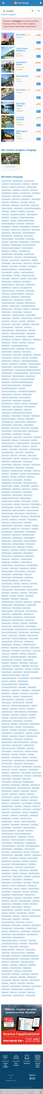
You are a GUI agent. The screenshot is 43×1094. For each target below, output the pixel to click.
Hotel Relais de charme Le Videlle (11, 675)
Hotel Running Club (17, 407)
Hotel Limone (34, 458)
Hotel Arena (5, 992)
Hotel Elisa (5, 858)
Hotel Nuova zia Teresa (28, 275)
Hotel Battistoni (18, 236)
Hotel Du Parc (5, 333)
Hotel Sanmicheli (6, 980)
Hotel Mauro (5, 815)
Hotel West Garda (23, 632)
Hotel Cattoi (25, 190)
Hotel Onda (36, 882)
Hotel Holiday (21, 547)
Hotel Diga (16, 583)
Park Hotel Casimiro (19, 760)
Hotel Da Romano (6, 995)
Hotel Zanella (26, 608)
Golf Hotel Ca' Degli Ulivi (17, 294)
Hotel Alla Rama (6, 538)
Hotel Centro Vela (6, 696)
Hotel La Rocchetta (32, 635)
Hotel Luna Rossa (16, 492)
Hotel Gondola (14, 266)
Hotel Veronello (36, 199)
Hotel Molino (15, 562)
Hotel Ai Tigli (25, 861)
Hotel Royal (31, 342)
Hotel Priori (23, 550)
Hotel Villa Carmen (20, 104)
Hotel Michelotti (6, 193)
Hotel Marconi (34, 812)
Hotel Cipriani (29, 294)
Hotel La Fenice (20, 922)
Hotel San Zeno (6, 770)
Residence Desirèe (6, 742)
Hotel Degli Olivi (27, 355)
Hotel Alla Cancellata (17, 989)
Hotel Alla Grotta (31, 422)
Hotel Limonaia (25, 458)
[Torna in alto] (37, 1088)
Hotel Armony (27, 312)
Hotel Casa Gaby (6, 544)
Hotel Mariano (18, 410)
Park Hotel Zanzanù (7, 855)
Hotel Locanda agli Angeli (27, 379)
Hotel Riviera (15, 318)
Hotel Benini (32, 715)
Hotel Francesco (6, 623)
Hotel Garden (33, 190)
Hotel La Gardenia (7, 458)
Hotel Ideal (15, 227)
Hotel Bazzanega (6, 919)
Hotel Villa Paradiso (19, 843)
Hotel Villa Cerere (25, 260)
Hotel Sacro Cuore (7, 766)
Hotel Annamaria (6, 190)
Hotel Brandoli (16, 956)
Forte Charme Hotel (7, 590)
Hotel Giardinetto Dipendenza (30, 361)
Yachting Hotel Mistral (29, 827)
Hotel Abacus (13, 794)
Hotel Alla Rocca (6, 361)
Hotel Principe (35, 324)
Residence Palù (17, 281)
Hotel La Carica (6, 638)
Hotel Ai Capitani (33, 638)
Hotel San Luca (20, 950)
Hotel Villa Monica (36, 504)
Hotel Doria (31, 336)
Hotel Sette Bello (6, 574)
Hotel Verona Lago (33, 431)
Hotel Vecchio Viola (7, 660)
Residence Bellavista (26, 562)
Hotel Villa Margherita (29, 233)
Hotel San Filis (18, 763)
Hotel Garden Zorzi (7, 763)
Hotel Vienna (27, 907)
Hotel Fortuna (5, 297)
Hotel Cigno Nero (15, 803)
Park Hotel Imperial (7, 446)
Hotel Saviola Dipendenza (18, 840)
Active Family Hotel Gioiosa (9, 687)
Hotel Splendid (14, 474)
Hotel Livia (25, 403)
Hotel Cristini (36, 263)
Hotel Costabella (6, 782)
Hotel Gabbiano (6, 339)
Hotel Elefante (35, 959)
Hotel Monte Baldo (7, 254)
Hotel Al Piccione (29, 254)
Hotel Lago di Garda (16, 522)
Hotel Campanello (7, 272)
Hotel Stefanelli (33, 623)
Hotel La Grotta (20, 285)
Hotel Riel (16, 821)
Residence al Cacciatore (8, 291)
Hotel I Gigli (26, 416)
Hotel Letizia (5, 477)
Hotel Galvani (32, 864)
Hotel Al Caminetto (25, 580)
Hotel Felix (13, 211)
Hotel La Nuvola (6, 666)
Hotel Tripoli (37, 318)
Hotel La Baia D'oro (7, 403)
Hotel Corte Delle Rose (8, 285)
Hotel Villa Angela (21, 913)
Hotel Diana (22, 388)
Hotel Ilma (5, 449)
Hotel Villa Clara (18, 617)
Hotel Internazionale (7, 867)
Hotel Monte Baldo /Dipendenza (27, 391)
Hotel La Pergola (6, 577)
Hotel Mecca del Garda (31, 751)
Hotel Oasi (33, 568)
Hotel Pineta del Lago (7, 602)
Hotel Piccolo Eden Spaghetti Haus (20, 705)
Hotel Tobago (20, 349)
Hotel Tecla (34, 440)
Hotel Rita (37, 733)
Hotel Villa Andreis (19, 532)
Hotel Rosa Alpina (7, 721)
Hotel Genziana (36, 773)
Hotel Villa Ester (17, 553)
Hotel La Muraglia (6, 672)
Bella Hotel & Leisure (32, 760)
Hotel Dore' (16, 272)
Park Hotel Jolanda (27, 766)
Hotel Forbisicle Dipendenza (18, 864)
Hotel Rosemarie (27, 461)
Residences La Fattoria (23, 443)
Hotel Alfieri (22, 794)
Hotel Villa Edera (6, 553)
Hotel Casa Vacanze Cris (8, 443)
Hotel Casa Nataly (19, 611)
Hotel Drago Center (32, 214)
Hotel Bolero (24, 800)
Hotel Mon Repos (6, 818)
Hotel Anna (26, 507)
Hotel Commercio (6, 751)
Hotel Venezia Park (20, 422)
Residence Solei (26, 230)
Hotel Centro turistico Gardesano (11, 248)
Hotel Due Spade (30, 995)
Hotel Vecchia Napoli (7, 327)
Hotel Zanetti (34, 892)
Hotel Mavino (14, 815)
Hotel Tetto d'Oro (6, 626)
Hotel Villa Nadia (28, 553)
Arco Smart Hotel (6, 181)
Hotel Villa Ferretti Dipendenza (10, 580)
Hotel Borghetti (6, 956)
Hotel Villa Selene (25, 931)
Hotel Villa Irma (6, 620)
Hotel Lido (15, 288)
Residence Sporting (7, 501)
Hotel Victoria (5, 953)
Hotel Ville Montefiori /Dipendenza (11, 385)
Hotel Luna (25, 812)
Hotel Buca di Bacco (18, 995)
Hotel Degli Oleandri (7, 806)
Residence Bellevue (19, 928)
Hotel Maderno (6, 895)
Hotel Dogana (27, 806)
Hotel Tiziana (27, 410)
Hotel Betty (23, 754)
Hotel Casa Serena (31, 513)
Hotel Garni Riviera (30, 407)
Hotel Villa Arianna (32, 736)
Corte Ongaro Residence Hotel (10, 959)
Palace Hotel (20, 303)
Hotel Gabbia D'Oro (32, 934)
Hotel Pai (13, 885)
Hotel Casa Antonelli (32, 510)
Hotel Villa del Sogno (7, 370)
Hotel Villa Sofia (30, 376)
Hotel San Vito (16, 199)
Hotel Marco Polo (26, 339)
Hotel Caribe (5, 214)
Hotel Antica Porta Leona (18, 953)
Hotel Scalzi (16, 980)
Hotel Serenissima (34, 980)
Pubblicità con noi (11, 1080)
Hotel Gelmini (22, 977)
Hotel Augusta (29, 468)
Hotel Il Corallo (6, 324)
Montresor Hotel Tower (29, 245)
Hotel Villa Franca (25, 193)
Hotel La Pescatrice (18, 577)
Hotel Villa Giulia (6, 400)
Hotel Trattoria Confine (20, 431)
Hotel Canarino (24, 693)
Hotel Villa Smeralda (7, 507)
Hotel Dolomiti (6, 492)
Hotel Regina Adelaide (8, 336)
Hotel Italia (23, 278)
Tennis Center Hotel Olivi (29, 483)
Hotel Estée (28, 300)
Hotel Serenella (15, 824)
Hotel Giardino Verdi (18, 702)
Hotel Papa (23, 654)
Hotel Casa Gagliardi (7, 239)
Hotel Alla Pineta (33, 770)
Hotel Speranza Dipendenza (9, 269)
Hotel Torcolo (21, 983)
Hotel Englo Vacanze (26, 696)
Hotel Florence (6, 559)
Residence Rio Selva (20, 565)
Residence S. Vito (15, 230)
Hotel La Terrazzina (7, 410)
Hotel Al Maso (22, 687)
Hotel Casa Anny (6, 541)
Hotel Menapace (6, 873)
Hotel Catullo (23, 202)
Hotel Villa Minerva (7, 739)
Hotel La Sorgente (28, 763)
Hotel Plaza (5, 306)
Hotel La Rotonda (32, 858)
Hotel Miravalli (6, 342)
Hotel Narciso (5, 785)
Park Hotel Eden (17, 483)
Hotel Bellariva (33, 367)
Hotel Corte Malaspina (27, 272)
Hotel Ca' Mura (16, 196)
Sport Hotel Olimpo (21, 336)
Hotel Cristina (17, 437)
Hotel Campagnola (27, 196)
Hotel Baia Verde (6, 510)
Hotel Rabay (5, 220)
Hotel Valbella (6, 205)
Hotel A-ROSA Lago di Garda (20, 742)
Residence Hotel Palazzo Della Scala (22, 413)
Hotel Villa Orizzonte (28, 535)
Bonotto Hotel (35, 309)
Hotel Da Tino (24, 516)
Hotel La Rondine (15, 812)
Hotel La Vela (5, 654)
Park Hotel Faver (36, 925)
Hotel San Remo (32, 278)
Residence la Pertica (31, 928)
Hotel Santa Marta (7, 431)
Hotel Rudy (22, 709)
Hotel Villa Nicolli (23, 684)
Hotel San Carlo (15, 529)
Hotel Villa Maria (6, 434)
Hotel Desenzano (18, 300)
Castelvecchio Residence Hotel (30, 956)
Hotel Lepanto (6, 757)
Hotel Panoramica (24, 242)
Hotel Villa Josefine (16, 245)
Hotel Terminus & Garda (8, 349)
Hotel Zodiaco (14, 568)
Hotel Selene (24, 980)
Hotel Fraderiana (17, 882)
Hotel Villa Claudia (7, 605)
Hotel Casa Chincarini (30, 541)
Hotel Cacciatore (6, 779)
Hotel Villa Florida (31, 532)
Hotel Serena (22, 266)
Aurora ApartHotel (7, 641)
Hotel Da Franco (27, 437)
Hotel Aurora (16, 190)
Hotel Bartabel (17, 400)
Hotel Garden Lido (16, 809)
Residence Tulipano (7, 821)
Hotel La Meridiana (7, 275)
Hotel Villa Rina (18, 739)
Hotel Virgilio (5, 715)
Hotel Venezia (15, 205)
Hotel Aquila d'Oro (7, 300)
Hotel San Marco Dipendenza (18, 657)
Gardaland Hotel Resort (25, 269)
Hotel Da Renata (17, 425)
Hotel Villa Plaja (17, 434)
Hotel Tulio (28, 669)
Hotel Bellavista (29, 452)
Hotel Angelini (5, 593)
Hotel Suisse (34, 824)
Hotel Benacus (14, 202)
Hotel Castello (6, 864)
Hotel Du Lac (14, 379)
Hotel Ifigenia (5, 599)
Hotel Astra (17, 797)
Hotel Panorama (23, 449)
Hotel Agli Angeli (26, 385)
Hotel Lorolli (5, 885)
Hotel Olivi (25, 757)
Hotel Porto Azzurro (25, 818)
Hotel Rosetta (14, 648)
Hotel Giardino (6, 614)
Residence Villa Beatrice (8, 223)
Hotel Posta (5, 260)
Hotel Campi (24, 916)
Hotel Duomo (33, 742)
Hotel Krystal (5, 251)
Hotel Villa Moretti (32, 712)
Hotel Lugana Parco (21, 132)
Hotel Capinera (27, 352)
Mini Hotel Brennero (16, 968)
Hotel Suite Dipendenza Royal (20, 346)
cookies (26, 1092)
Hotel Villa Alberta (7, 617)
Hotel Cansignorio (16, 416)
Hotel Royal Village (35, 449)
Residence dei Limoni (17, 895)
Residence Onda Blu (7, 565)
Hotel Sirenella (17, 892)
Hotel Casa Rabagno (7, 513)
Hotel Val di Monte (7, 504)
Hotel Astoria (34, 486)
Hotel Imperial (16, 339)
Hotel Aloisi (28, 776)
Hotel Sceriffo (25, 785)
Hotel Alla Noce (20, 468)
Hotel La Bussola (34, 632)
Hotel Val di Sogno (7, 486)
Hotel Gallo (23, 858)
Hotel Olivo (35, 184)
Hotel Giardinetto (17, 312)
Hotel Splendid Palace (7, 452)
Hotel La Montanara (28, 727)
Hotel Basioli (36, 669)
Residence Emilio (35, 443)
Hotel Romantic (30, 291)
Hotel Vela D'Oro (16, 233)
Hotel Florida (22, 455)
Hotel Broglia (35, 788)
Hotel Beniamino (34, 724)
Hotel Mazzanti (32, 977)
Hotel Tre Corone (30, 349)
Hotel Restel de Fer (19, 733)
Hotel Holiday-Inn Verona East (10, 943)
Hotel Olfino (33, 583)
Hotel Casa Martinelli (7, 629)
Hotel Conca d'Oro (7, 355)
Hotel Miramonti (26, 394)
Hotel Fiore (5, 266)
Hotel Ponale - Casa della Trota (18, 718)
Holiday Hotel (5, 812)
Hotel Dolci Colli (18, 641)
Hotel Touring (17, 394)
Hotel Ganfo (20, 831)
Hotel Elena (5, 242)
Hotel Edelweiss (6, 227)
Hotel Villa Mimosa (31, 626)
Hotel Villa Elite (36, 464)
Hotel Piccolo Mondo (19, 590)
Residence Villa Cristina (21, 629)
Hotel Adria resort (30, 895)
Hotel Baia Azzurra (16, 184)
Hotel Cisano (5, 211)
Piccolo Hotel (30, 211)
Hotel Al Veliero (35, 648)
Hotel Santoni (28, 602)
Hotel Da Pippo (30, 239)
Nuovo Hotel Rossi (7, 971)
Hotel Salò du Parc (17, 745)
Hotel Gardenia (6, 199)
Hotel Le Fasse (14, 242)
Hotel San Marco (14, 260)
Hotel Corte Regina (27, 803)
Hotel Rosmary (36, 230)
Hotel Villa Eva (15, 297)
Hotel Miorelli (14, 599)
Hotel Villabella (17, 608)
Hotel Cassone (6, 516)
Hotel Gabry (29, 699)
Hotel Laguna (37, 766)
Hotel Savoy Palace (35, 373)
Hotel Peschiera (32, 654)
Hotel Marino (30, 321)
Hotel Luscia (21, 477)
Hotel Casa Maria (19, 239)
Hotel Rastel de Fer (7, 733)
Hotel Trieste (5, 986)
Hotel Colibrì (20, 846)
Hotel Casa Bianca (18, 541)
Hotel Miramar (34, 815)
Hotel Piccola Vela (30, 303)
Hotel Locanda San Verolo (21, 367)
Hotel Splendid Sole (32, 565)
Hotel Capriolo (17, 779)
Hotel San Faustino (34, 889)
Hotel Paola (27, 525)
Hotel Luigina (34, 428)
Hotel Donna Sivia (18, 556)
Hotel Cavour (31, 992)
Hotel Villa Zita (28, 739)
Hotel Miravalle (17, 782)
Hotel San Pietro (6, 196)
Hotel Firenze (5, 217)
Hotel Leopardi (24, 946)
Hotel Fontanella (19, 699)
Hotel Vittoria (35, 205)
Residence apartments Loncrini (10, 498)
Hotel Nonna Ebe (15, 757)
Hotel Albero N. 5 (6, 288)
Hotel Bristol (15, 693)
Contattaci (11, 1075)
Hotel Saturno (17, 464)
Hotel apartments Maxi (8, 922)
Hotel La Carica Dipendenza (19, 638)
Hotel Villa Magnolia (19, 605)
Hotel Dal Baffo (6, 440)
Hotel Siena (5, 983)
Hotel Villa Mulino (7, 352)
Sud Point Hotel (6, 974)
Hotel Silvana (30, 477)
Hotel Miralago (37, 339)
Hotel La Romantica (20, 571)
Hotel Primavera (6, 318)
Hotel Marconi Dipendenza (9, 837)
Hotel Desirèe (18, 806)
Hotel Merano (14, 217)
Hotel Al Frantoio (29, 181)
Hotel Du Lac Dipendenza (8, 831)
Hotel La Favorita (26, 651)
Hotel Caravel (5, 587)
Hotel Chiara (5, 803)
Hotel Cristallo (26, 489)
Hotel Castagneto (26, 773)
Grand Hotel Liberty (23, 678)
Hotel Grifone (29, 831)
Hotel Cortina (17, 355)
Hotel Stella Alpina (7, 532)
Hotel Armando (25, 974)
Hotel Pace (4, 187)
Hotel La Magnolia (7, 849)
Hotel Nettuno (35, 227)
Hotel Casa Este (28, 236)
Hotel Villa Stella (31, 605)
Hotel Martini (13, 965)
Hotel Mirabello (22, 837)
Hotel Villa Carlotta (34, 873)
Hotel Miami (13, 730)
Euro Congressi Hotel (25, 288)
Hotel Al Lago (17, 660)
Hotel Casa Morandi (7, 611)
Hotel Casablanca (6, 425)
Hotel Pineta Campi (7, 928)
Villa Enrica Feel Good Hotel (9, 684)
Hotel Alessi (14, 321)
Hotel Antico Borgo (7, 583)
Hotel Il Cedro (5, 522)
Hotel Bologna (30, 953)
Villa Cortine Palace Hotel (8, 788)
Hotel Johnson (16, 651)
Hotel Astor (17, 446)
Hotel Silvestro (6, 346)
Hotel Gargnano (6, 413)
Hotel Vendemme (32, 550)
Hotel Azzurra (34, 797)
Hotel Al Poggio (18, 855)
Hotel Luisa (24, 623)
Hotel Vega (17, 504)
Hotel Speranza (26, 199)
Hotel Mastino (23, 965)
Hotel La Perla (36, 651)
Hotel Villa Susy (32, 885)
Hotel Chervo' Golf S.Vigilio (31, 672)
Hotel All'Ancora (18, 208)
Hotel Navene (5, 550)
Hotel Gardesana (24, 440)
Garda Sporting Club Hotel (9, 678)
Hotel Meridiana (6, 495)
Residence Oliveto (15, 306)
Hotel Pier (34, 705)
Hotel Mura (17, 275)
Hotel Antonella (25, 486)
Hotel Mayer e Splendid (18, 315)
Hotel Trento (30, 983)
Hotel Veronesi (30, 223)
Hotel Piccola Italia (35, 916)
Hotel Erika (5, 519)
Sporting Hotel (23, 770)
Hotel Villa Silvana (7, 556)
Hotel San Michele (6, 394)
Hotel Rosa (17, 501)
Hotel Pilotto (5, 657)
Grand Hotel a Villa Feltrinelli (10, 397)
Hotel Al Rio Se (19, 452)
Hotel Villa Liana (35, 785)
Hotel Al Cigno (6, 989)
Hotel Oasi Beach (17, 495)
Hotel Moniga (25, 324)
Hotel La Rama (25, 428)
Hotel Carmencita (17, 263)
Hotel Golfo (14, 901)
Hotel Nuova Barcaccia (29, 644)
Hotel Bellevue (36, 193)
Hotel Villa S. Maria (7, 760)
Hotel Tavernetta (6, 281)
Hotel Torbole (37, 602)
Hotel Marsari (16, 666)
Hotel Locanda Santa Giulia (9, 632)
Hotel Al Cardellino (7, 208)
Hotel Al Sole (5, 184)
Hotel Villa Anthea (7, 367)
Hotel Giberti (23, 943)
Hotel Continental (27, 587)
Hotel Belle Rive (24, 568)
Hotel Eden (20, 35)
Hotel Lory (4, 364)
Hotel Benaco (17, 309)
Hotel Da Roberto (28, 425)
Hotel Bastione (16, 690)
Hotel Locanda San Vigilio (18, 333)
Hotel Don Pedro (18, 480)
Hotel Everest (26, 184)
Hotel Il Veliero (6, 315)
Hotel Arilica (5, 663)
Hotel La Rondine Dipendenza (23, 834)
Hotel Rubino (18, 602)
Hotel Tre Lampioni (17, 907)
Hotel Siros (13, 983)
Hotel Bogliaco (27, 400)
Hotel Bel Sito (16, 919)
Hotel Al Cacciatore (7, 309)
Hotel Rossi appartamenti (28, 821)
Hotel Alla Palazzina (17, 776)
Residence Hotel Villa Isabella (26, 220)
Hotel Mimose (5, 461)
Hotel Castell (5, 455)
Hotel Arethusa (6, 690)
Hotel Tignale (16, 861)
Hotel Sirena (20, 419)
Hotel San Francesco (26, 318)
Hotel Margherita (18, 849)
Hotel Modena (27, 522)
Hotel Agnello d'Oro (24, 251)
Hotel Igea (4, 913)
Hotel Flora (22, 321)
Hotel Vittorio (5, 321)
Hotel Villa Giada (6, 876)
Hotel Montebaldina (28, 782)
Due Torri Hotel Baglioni (18, 934)
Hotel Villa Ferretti (18, 574)
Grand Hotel (32, 940)
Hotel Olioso (5, 648)
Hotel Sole (20, 90)
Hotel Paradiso (24, 599)
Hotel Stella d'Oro (14, 931)
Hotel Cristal (37, 803)
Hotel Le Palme (13, 449)
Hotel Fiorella (5, 809)
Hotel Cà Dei (13, 992)
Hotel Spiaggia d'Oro (7, 422)
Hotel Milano (14, 654)
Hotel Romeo (23, 873)
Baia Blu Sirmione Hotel (23, 788)
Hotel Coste (14, 455)
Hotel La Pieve (31, 571)
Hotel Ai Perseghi (18, 254)
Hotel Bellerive (21, 748)
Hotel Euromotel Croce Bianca (10, 940)
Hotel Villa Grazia (7, 480)
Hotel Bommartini (17, 538)
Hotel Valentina (32, 657)
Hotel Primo (32, 718)
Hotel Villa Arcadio (29, 745)
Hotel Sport (22, 736)
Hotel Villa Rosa (30, 285)
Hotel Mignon (27, 471)
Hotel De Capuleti (24, 959)
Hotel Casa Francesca (8, 727)
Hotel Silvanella (35, 242)
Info (38, 42)
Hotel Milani (21, 211)
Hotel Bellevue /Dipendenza (9, 388)
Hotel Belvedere (6, 263)
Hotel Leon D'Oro (13, 946)
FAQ (11, 1078)
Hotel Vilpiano (28, 721)
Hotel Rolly (5, 736)
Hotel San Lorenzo (30, 849)
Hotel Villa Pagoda (7, 843)
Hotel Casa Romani (31, 611)
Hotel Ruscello (22, 76)
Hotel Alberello (32, 687)
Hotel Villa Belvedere (7, 910)
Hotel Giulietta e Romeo (27, 962)
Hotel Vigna (15, 754)
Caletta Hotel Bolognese (22, 49)
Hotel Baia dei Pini (29, 867)
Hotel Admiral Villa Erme (28, 306)
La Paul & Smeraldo (20, 118)
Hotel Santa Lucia (28, 614)
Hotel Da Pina (37, 437)
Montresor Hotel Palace (8, 950)
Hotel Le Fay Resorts (25, 397)
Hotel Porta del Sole (16, 852)
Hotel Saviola (5, 824)
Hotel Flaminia (25, 791)
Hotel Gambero (6, 745)
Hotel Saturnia (6, 382)
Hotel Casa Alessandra (19, 510)
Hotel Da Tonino (6, 934)
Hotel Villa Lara (6, 535)
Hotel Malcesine (27, 492)
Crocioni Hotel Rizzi (27, 248)
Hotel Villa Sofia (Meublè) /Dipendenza (22, 382)
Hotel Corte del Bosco (34, 364)
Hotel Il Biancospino (7, 834)
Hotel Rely (13, 220)
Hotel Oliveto (14, 550)
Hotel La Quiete (16, 324)
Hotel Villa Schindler (7, 571)
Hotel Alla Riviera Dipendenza (33, 208)
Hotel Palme (22, 342)
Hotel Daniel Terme (35, 516)
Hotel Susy (23, 474)
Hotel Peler (35, 525)
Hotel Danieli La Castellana (18, 214)
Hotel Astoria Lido (7, 797)
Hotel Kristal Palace (36, 678)
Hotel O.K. (31, 837)
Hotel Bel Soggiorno (7, 898)
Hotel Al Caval (19, 867)
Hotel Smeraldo (6, 233)
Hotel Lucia (30, 547)
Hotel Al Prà (33, 861)
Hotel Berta (26, 309)
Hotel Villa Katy (25, 205)
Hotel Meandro (33, 403)
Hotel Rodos (5, 474)
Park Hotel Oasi (31, 333)
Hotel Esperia (5, 428)
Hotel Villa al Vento (18, 626)
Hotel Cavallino (27, 898)
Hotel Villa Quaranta (35, 629)
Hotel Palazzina (6, 407)
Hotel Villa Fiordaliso (18, 376)
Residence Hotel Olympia (8, 419)
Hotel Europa (37, 355)
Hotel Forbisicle (14, 858)
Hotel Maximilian (6, 483)
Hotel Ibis (4, 946)
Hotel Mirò (14, 342)
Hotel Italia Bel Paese (16, 471)
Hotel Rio (4, 635)
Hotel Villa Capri (6, 376)
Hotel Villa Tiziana (7, 889)
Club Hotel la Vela (16, 587)
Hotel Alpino (18, 507)
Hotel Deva (16, 696)
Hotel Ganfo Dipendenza (32, 846)
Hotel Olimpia (6, 278)
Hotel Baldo (32, 330)
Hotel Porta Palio (27, 971)
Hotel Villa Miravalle (19, 712)
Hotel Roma (15, 193)
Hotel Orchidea (28, 495)
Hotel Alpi (34, 260)
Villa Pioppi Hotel (30, 843)
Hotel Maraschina (6, 644)
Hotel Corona (18, 257)
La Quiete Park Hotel (26, 559)
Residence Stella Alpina (8, 330)
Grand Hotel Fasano (21, 63)
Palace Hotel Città (18, 181)
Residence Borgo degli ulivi (21, 373)
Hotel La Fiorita (32, 455)
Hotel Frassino (33, 663)
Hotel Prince (5, 709)
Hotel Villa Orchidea (17, 620)
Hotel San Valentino (7, 257)
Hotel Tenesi (5, 568)
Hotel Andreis (20, 291)
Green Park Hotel (28, 641)
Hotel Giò (31, 202)
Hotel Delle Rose (28, 879)
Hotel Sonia (25, 892)
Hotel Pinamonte (25, 297)
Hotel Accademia (6, 937)
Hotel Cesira (33, 757)
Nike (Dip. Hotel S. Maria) (26, 217)
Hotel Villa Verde (6, 608)
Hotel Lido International (8, 303)
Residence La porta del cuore (17, 187)
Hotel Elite (18, 727)
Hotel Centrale (27, 263)
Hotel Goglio (29, 702)
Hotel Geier (21, 596)
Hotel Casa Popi (30, 544)
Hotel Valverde (26, 986)
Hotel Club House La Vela (8, 547)
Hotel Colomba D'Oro (18, 937)
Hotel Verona (15, 974)
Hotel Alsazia (30, 794)
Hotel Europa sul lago (8, 699)
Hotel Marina (33, 870)
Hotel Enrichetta (6, 312)
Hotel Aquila (27, 434)
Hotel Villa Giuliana (7, 712)
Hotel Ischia (15, 623)
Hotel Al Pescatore (7, 236)
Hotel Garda (25, 675)
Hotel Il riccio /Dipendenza (9, 391)
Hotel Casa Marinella (18, 544)
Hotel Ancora (16, 361)
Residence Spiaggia (26, 498)
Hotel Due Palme (6, 882)
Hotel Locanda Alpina (25, 901)
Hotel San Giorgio (31, 187)
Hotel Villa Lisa (16, 535)
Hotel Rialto (29, 733)
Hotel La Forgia (15, 428)
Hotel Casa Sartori (20, 513)
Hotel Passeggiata (30, 315)
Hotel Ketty (22, 635)
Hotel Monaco (27, 968)
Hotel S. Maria (20, 223)
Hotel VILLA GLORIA (30, 617)
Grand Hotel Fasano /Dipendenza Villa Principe (27, 370)
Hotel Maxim (32, 965)
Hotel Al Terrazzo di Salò (8, 748)
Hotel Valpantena (15, 986)
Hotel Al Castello (17, 876)
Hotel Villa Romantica (8, 468)
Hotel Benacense (24, 724)
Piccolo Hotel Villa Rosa (30, 257)
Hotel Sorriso (5, 245)
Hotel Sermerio (36, 931)
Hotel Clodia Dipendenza (8, 846)
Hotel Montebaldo (25, 227)
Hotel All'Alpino (17, 672)
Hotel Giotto (16, 358)
